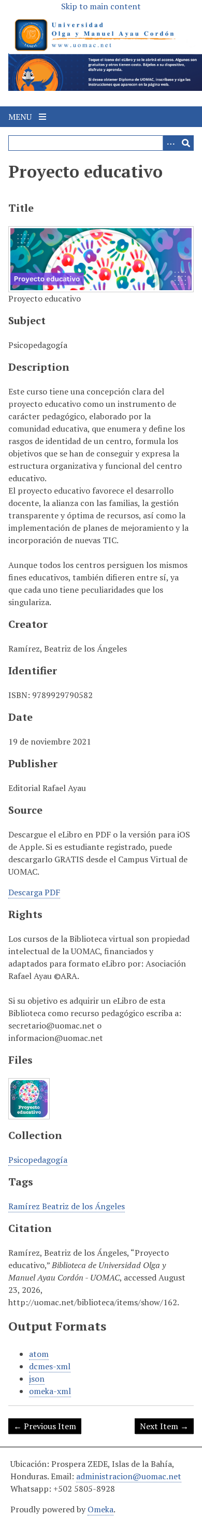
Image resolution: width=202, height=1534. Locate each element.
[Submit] (186, 143)
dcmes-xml (49, 1366)
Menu (21, 116)
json (37, 1378)
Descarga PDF (34, 892)
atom (39, 1353)
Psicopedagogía (37, 1159)
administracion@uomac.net (128, 1476)
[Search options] (170, 143)
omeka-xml (50, 1391)
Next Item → (164, 1426)
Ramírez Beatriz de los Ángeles (66, 1206)
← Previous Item (44, 1426)
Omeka (100, 1509)
